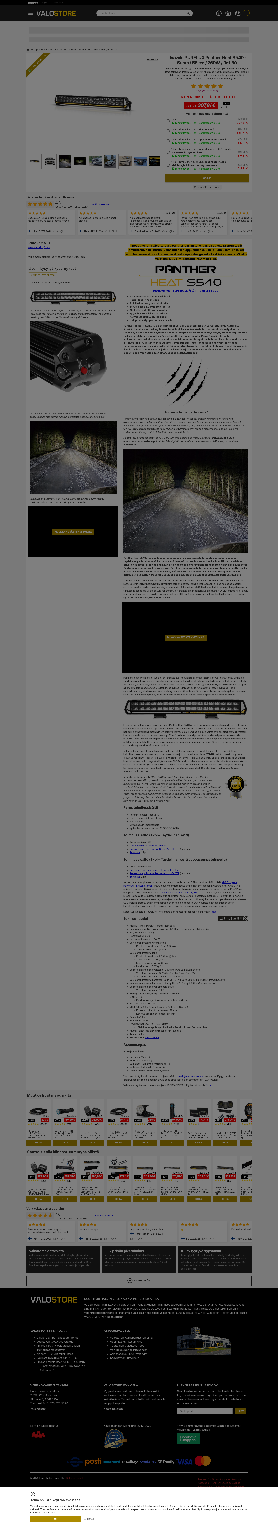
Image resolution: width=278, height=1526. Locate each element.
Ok (55, 1518)
